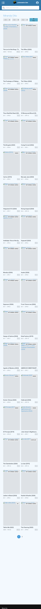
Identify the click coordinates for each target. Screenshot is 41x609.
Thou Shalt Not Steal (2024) (11, 113)
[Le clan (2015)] (29, 450)
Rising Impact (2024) (27, 209)
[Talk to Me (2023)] (11, 514)
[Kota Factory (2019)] (29, 323)
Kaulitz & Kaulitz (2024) (28, 495)
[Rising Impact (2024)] (29, 195)
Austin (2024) (25, 272)
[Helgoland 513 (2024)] (11, 195)
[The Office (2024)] (29, 36)
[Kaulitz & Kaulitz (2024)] (29, 482)
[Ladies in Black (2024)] (11, 482)
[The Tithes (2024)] (29, 68)
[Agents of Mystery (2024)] (11, 354)
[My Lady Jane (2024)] (29, 163)
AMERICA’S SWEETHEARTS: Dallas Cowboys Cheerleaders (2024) (29, 368)
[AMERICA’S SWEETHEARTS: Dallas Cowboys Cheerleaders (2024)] (29, 354)
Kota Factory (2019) (27, 336)
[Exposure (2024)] (11, 291)
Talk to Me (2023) (8, 527)
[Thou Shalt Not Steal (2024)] (11, 100)
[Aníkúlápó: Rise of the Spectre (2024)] (11, 227)
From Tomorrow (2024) (28, 304)
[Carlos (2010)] (11, 163)
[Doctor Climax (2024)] (11, 386)
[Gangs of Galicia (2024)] (11, 323)
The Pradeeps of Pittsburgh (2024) (11, 81)
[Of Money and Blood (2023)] (29, 100)
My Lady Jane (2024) (27, 177)
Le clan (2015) (25, 463)
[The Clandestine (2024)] (11, 450)
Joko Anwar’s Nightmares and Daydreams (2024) (29, 432)
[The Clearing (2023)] (29, 514)
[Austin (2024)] (29, 259)
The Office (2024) (26, 49)
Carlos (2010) (7, 177)
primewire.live (22, 2)
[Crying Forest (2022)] (29, 131)
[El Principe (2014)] (11, 418)
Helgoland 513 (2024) (10, 209)
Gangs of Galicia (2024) (10, 336)
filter (34, 20)
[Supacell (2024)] (29, 227)
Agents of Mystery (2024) (11, 368)
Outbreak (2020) (26, 400)
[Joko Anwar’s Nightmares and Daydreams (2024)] (29, 418)
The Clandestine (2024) (10, 463)
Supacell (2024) (26, 240)
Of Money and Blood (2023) (29, 113)
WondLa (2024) (8, 272)
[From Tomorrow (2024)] (29, 291)
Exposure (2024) (8, 304)
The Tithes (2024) (26, 81)
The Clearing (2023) (27, 527)
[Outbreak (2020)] (29, 386)
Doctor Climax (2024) (9, 400)
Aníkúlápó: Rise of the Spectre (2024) (11, 240)
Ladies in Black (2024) (10, 495)
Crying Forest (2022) (27, 145)
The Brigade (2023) (9, 145)
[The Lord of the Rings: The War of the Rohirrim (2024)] (11, 36)
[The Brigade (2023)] (11, 131)
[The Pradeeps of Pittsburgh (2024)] (11, 68)
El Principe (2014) (8, 432)
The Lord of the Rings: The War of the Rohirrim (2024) (11, 49)
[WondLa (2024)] (11, 259)
